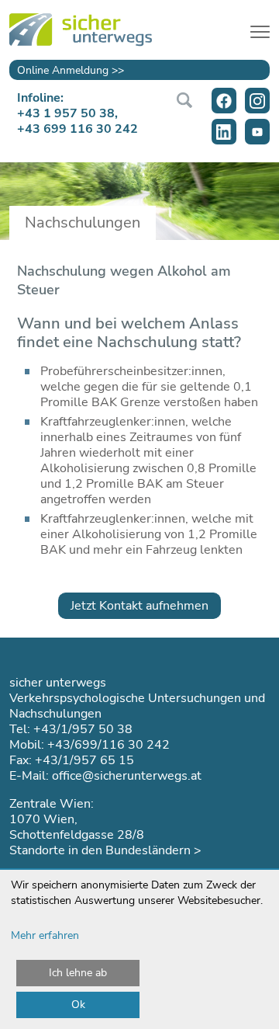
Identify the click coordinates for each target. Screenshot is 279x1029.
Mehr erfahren (45, 935)
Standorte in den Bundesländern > (105, 850)
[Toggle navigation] (260, 29)
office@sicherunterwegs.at (127, 775)
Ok (78, 1004)
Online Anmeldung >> (70, 70)
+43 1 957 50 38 (66, 113)
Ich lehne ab (78, 972)
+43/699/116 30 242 (108, 744)
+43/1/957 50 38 (83, 729)
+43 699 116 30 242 (77, 128)
